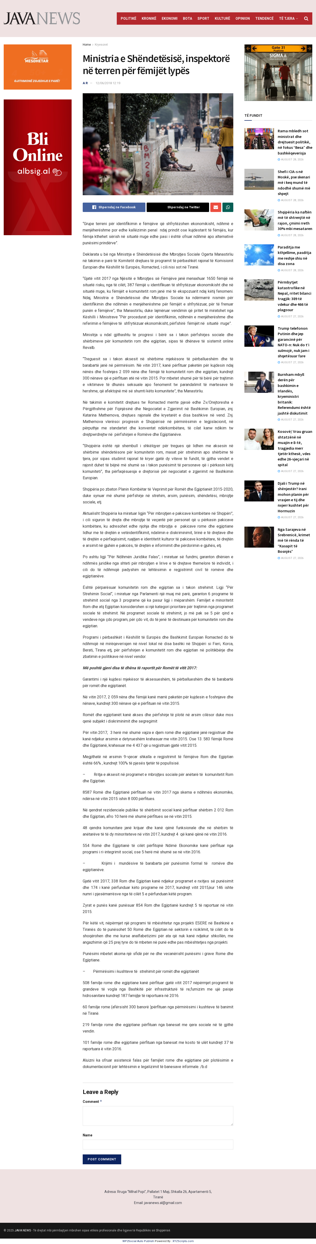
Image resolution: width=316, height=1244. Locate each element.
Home (87, 44)
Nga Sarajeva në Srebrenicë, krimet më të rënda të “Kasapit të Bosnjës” (294, 540)
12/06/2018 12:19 (108, 83)
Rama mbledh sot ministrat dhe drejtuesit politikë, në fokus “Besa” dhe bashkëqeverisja (295, 141)
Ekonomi (170, 18)
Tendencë (264, 18)
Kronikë (149, 18)
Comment (92, 1101)
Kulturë (222, 18)
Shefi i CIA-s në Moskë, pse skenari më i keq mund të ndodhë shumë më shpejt (294, 182)
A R (85, 83)
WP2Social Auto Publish (138, 1241)
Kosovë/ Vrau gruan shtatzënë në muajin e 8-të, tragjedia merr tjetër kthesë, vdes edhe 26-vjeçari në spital (295, 448)
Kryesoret (101, 44)
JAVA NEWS (23, 1230)
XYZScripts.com (183, 1241)
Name (87, 1135)
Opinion (243, 18)
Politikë (128, 18)
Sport (203, 18)
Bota (187, 18)
